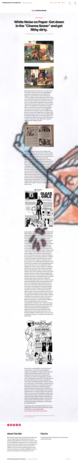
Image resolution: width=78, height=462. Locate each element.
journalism (37, 415)
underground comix (48, 415)
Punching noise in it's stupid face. (11, 2)
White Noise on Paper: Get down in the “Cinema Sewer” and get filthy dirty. (39, 26)
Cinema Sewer (28, 415)
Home (51, 2)
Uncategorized (39, 17)
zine (34, 416)
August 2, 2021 (42, 33)
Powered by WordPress (32, 459)
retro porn (42, 415)
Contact (63, 2)
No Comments (50, 33)
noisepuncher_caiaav (31, 33)
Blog (59, 2)
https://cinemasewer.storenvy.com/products (35, 411)
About (55, 2)
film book (33, 415)
